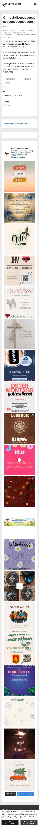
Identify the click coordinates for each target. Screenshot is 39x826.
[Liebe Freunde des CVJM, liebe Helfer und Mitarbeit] (19, 239)
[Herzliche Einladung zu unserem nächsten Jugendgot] (19, 554)
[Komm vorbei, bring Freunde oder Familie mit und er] (19, 617)
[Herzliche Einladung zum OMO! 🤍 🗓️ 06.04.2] (19, 302)
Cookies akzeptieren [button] (10, 822)
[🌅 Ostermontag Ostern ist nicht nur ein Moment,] (19, 176)
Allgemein (23, 32)
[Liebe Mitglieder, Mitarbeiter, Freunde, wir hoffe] (19, 712)
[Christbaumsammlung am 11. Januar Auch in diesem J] (19, 775)
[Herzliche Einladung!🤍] (19, 208)
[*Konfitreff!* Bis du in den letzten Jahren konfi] (19, 680)
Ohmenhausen (8, 37)
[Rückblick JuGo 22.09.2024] (19, 491)
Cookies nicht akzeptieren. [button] (29, 822)
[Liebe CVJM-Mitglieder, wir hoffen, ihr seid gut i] (19, 523)
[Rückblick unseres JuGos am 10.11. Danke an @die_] (19, 460)
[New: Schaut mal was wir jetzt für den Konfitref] (19, 586)
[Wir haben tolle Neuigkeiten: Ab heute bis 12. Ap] (19, 649)
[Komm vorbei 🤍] (19, 271)
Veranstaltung (8, 35)
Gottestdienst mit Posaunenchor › (16, 123)
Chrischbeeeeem (30, 35)
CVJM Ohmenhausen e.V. (11, 5)
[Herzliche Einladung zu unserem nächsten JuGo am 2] (19, 365)
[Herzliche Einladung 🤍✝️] (19, 428)
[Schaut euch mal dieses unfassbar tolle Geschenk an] (19, 744)
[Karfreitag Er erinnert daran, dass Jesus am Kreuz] (19, 334)
